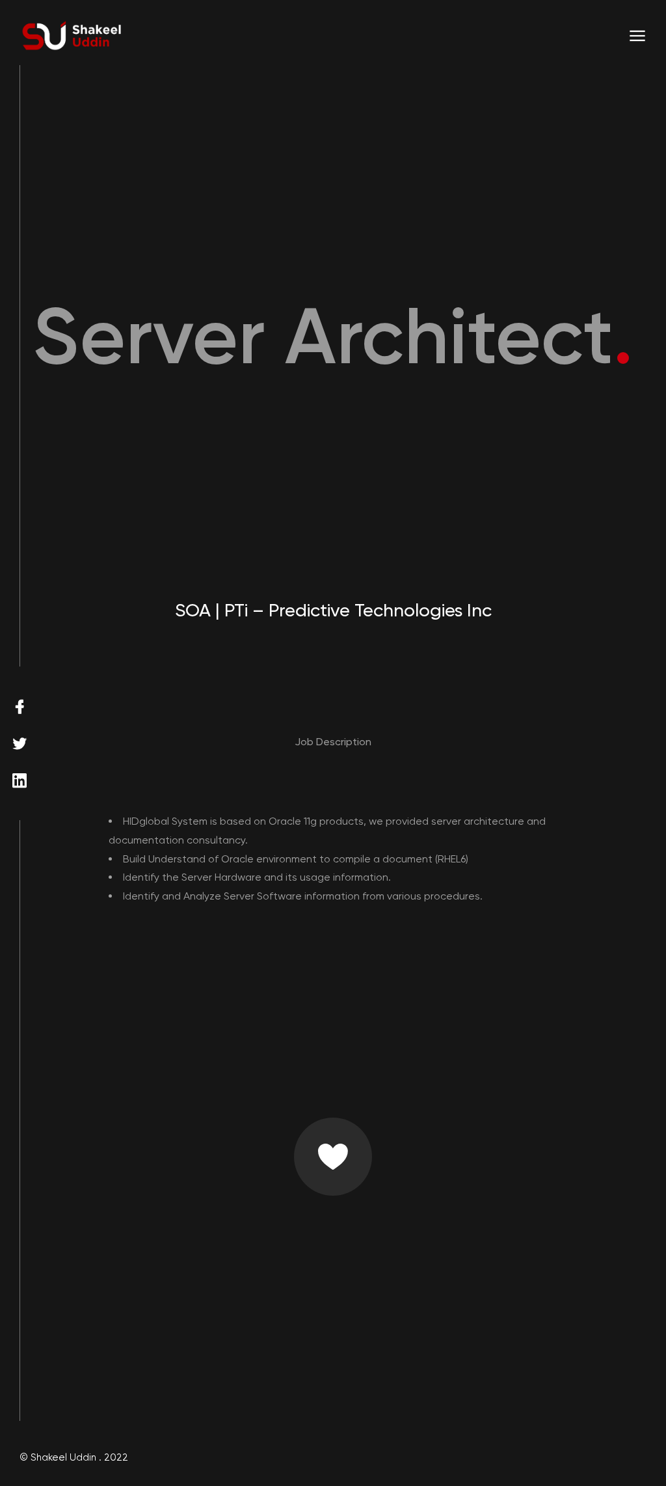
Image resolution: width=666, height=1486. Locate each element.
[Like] (333, 1157)
